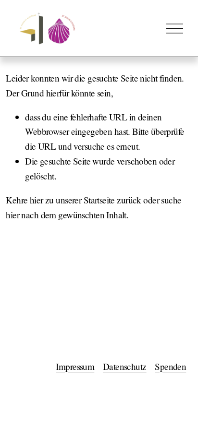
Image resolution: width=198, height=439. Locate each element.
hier (36, 200)
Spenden (170, 366)
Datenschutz (125, 366)
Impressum (75, 366)
